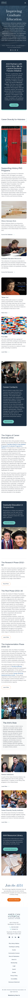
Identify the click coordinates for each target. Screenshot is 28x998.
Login (14, 966)
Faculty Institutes (17, 666)
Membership (14, 962)
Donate (14, 972)
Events (14, 950)
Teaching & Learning (14, 946)
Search (14, 969)
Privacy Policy (14, 975)
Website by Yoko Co (14, 995)
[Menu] (25, 2)
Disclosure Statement (14, 982)
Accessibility (14, 978)
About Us (14, 959)
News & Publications (14, 956)
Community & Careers (14, 953)
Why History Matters (14, 943)
